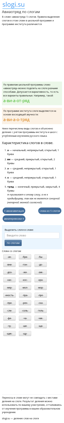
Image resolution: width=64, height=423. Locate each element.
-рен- (25, 302)
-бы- (40, 256)
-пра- (25, 295)
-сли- (9, 310)
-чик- (40, 318)
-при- (9, 302)
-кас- (9, 279)
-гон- (25, 264)
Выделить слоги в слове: (19, 229)
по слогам (13, 243)
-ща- (40, 325)
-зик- (40, 272)
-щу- (25, 333)
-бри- (25, 256)
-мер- (9, 287)
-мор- (41, 287)
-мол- (25, 287)
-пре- (41, 295)
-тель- (40, 310)
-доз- (9, 272)
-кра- (40, 279)
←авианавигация (14, 210)
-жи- (25, 272)
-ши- (25, 325)
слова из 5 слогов (50, 210)
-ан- (9, 256)
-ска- (40, 302)
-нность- (9, 295)
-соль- (25, 310)
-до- (40, 264)
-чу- (9, 325)
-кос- (25, 279)
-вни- (9, 264)
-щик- (9, 333)
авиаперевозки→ (14, 218)
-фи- (9, 318)
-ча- (25, 318)
